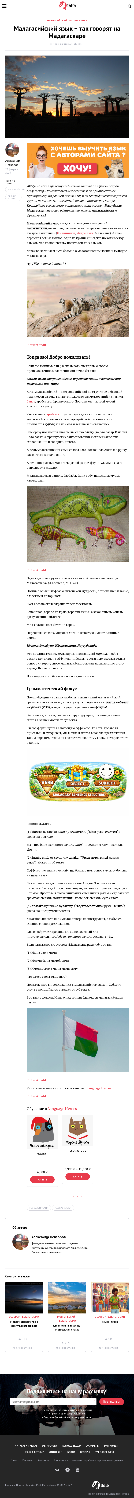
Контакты (43, 1460)
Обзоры (14, 1316)
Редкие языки (78, 20)
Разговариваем (71, 1445)
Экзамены (92, 1445)
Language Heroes (99, 1088)
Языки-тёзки (110, 1321)
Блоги (71, 1452)
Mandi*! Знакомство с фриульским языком (24, 1323)
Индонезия (85, 233)
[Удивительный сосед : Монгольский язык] (67, 1297)
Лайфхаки (55, 1452)
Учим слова (49, 1445)
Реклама (27, 1460)
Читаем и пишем (26, 1445)
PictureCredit (36, 345)
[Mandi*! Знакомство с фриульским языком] (24, 1297)
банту (31, 401)
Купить (42, 1179)
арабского (53, 414)
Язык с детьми (34, 1452)
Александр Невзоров (12, 163)
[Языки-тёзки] (110, 1297)
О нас (14, 1460)
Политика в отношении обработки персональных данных (88, 1460)
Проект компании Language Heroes (108, 1493)
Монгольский (66, 1316)
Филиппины (66, 233)
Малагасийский (57, 20)
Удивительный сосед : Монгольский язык (67, 1327)
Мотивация (111, 1445)
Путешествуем (104, 1452)
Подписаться (111, 1401)
